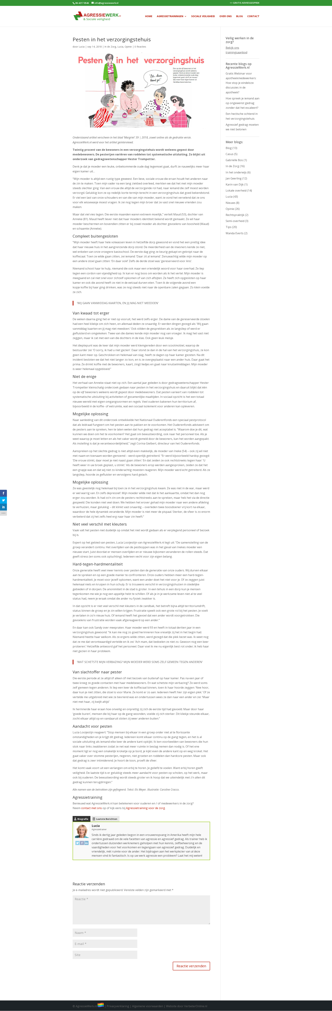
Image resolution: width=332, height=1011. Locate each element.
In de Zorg (110, 46)
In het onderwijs (236, 172)
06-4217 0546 (82, 2)
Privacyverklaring (118, 1006)
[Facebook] (82, 842)
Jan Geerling (234, 178)
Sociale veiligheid (203, 16)
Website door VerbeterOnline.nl (186, 1006)
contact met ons (91, 808)
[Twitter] (77, 842)
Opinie (128, 46)
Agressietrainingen (170, 16)
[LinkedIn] (86, 842)
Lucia (82, 46)
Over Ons (225, 16)
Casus (229, 154)
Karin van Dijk (235, 184)
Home (148, 16)
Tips (228, 227)
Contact (253, 16)
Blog (239, 16)
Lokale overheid (236, 190)
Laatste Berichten (106, 818)
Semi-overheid (235, 221)
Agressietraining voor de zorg (145, 808)
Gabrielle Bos (234, 160)
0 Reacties (140, 46)
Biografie (82, 818)
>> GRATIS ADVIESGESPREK (244, 3)
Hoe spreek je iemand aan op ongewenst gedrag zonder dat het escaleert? (242, 103)
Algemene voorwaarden (147, 1006)
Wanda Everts (234, 233)
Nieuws (230, 203)
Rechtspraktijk (235, 215)
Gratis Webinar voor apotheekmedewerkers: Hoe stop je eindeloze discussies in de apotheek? (241, 83)
